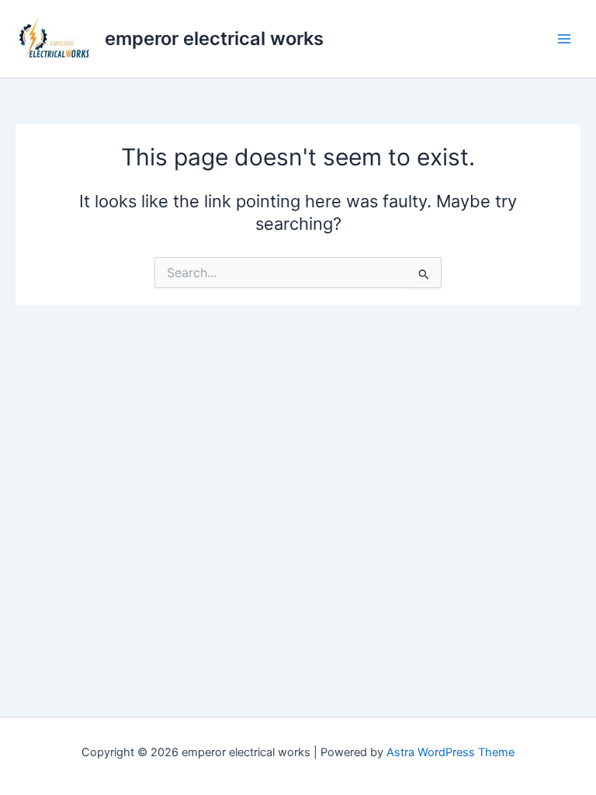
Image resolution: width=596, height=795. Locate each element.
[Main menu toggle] (564, 39)
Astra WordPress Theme (450, 752)
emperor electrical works (214, 38)
